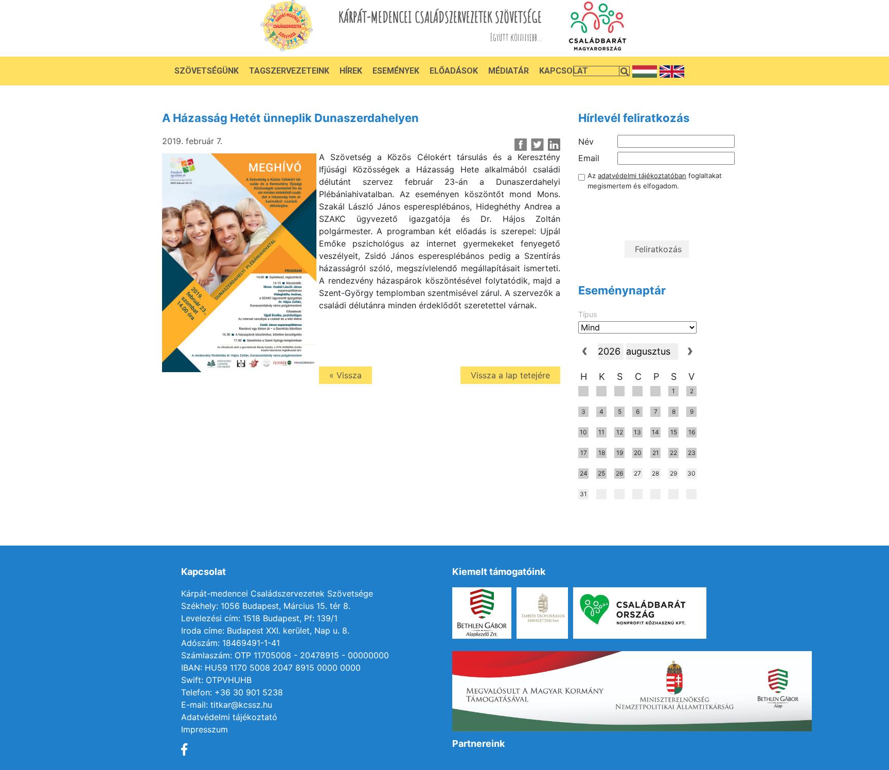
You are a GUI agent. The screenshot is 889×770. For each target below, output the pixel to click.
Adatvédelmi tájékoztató (229, 717)
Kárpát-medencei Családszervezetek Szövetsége (277, 593)
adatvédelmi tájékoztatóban (642, 175)
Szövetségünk (206, 71)
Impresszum (204, 729)
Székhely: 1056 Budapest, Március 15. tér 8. (265, 606)
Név (586, 141)
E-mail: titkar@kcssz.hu (226, 704)
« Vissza (345, 375)
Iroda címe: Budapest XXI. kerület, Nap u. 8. (265, 630)
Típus (587, 314)
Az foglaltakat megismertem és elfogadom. (655, 180)
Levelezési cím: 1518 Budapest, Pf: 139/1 (259, 618)
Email (588, 158)
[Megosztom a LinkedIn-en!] (553, 144)
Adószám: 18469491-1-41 (230, 643)
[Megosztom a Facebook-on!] (520, 144)
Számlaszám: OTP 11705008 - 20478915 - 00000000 (285, 655)
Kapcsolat (563, 71)
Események (395, 71)
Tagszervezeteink (289, 71)
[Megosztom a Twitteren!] (537, 144)
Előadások (454, 71)
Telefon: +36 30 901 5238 (232, 692)
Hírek (351, 71)
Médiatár (508, 71)
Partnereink (478, 743)
